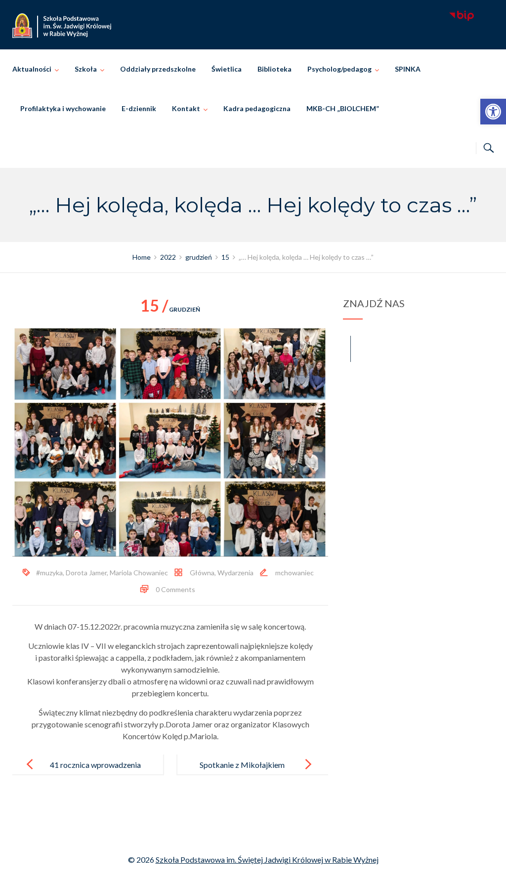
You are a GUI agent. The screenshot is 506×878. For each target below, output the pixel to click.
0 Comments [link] (175, 589)
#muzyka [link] (49, 572)
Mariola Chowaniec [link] (139, 572)
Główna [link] (202, 572)
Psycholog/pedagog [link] (339, 69)
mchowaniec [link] (294, 572)
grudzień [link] (170, 309)
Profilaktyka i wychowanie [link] (63, 108)
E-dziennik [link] (139, 108)
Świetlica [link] (226, 69)
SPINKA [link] (408, 69)
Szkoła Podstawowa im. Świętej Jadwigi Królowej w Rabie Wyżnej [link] (267, 859)
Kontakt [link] (186, 108)
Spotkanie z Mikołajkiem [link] (242, 764)
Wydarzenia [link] (235, 572)
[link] (493, 111)
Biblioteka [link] (274, 69)
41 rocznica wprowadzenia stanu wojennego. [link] (95, 772)
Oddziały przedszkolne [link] (158, 69)
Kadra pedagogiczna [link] (257, 108)
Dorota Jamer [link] (86, 572)
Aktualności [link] (31, 69)
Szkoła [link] (86, 69)
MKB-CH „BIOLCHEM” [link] (342, 108)
